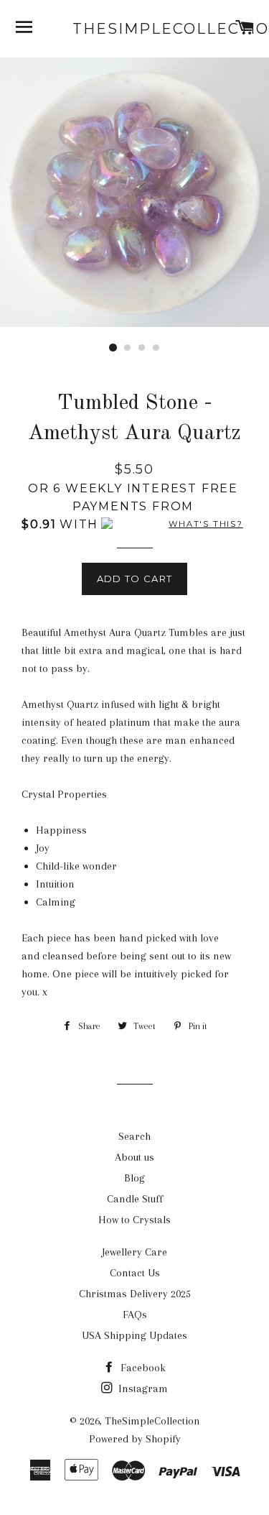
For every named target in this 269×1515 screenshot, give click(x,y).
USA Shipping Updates (134, 1335)
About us (134, 1157)
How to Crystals (134, 1219)
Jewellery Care (134, 1251)
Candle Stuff (135, 1198)
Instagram (141, 1388)
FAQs (135, 1314)
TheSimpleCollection (134, 28)
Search (134, 1136)
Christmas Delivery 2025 (135, 1293)
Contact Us (135, 1272)
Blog (134, 1177)
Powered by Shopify (135, 1438)
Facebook (142, 1367)
